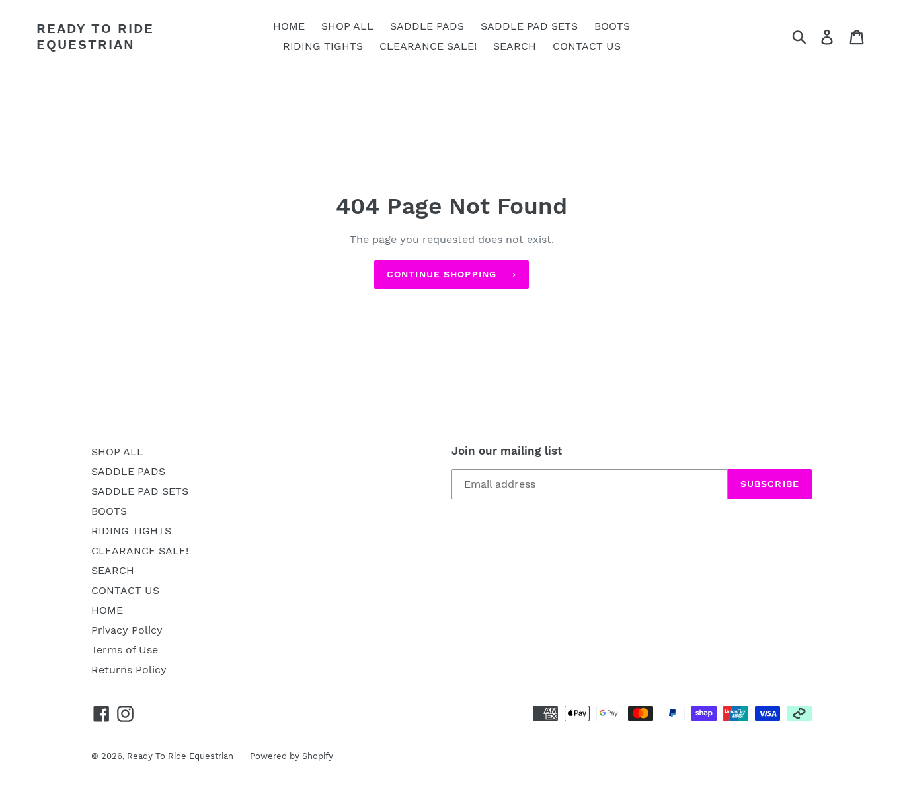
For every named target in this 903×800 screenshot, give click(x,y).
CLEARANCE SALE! (139, 550)
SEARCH (112, 570)
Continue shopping (441, 274)
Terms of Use (124, 649)
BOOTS (109, 511)
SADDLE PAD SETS (139, 491)
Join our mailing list (506, 450)
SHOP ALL (117, 451)
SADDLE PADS (128, 471)
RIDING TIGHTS (131, 531)
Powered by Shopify (291, 756)
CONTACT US (125, 590)
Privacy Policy (127, 630)
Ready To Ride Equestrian (95, 36)
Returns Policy (129, 669)
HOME (107, 610)
